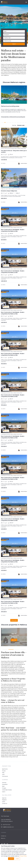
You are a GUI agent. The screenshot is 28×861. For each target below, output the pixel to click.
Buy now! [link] (14, 639)
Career (3, 801)
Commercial (5, 776)
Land (3, 774)
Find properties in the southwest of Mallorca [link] (11, 116)
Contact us (4, 803)
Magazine (4, 799)
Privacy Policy (23, 856)
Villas (3, 772)
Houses (4, 770)
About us (3, 838)
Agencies (4, 798)
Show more (14, 620)
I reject (17, 858)
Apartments (5, 769)
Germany (4, 782)
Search (14, 44)
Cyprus (3, 791)
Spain (3, 786)
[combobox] (14, 31)
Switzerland (4, 784)
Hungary (4, 788)
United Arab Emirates (7, 789)
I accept (11, 858)
